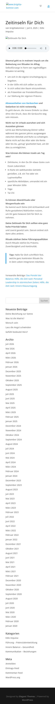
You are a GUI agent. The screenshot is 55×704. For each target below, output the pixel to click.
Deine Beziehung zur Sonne (19, 313)
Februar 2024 (12, 471)
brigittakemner (17, 28)
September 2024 (14, 439)
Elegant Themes (27, 696)
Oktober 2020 (12, 589)
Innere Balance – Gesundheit (20, 647)
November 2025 (13, 375)
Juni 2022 (10, 521)
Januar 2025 (11, 421)
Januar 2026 (11, 366)
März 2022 (11, 530)
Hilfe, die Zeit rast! (24, 278)
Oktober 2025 (12, 380)
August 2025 (12, 389)
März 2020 (11, 616)
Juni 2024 (10, 453)
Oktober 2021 (12, 548)
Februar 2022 (12, 534)
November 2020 (13, 585)
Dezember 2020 (13, 580)
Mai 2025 (10, 403)
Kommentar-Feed (14, 672)
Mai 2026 (10, 348)
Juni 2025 (10, 398)
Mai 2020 (10, 612)
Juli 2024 (10, 448)
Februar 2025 (12, 416)
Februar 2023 (12, 512)
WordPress (27, 700)
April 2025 (11, 407)
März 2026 (11, 357)
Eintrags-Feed (12, 668)
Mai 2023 (10, 498)
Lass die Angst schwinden (18, 327)
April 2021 (11, 566)
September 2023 (14, 485)
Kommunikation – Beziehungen (21, 651)
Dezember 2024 (13, 425)
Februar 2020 (12, 621)
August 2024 (12, 444)
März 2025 (11, 412)
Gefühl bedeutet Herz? (17, 332)
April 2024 (11, 462)
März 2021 (11, 571)
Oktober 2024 (12, 435)
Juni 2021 (10, 557)
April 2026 (11, 353)
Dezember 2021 (13, 544)
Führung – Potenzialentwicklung (21, 642)
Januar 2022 (11, 539)
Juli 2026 (10, 344)
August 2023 (12, 489)
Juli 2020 (10, 603)
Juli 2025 (10, 394)
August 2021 (12, 553)
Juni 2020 (10, 607)
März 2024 (11, 466)
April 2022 (11, 525)
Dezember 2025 (13, 371)
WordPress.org (13, 677)
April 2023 (11, 503)
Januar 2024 (11, 475)
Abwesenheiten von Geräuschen (22, 103)
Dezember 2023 (13, 480)
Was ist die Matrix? (15, 318)
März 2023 (11, 507)
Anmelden (11, 663)
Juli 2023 (10, 494)
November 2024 (13, 430)
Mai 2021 (10, 562)
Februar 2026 (12, 362)
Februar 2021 (12, 575)
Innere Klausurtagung (26, 285)
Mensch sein (12, 322)
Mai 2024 (10, 457)
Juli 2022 (10, 516)
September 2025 (14, 385)
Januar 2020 (11, 625)
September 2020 (14, 594)
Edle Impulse (12, 638)
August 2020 (12, 598)
